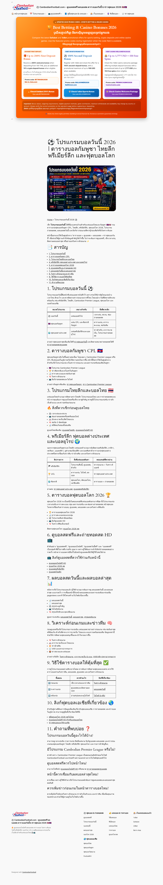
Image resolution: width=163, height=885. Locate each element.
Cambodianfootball (29, 872)
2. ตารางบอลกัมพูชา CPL (59, 256)
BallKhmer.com (71, 85)
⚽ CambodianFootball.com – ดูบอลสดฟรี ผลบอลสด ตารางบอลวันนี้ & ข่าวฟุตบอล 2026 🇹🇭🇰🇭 (81, 7)
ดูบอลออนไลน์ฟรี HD (84, 430)
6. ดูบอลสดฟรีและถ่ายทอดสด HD (62, 268)
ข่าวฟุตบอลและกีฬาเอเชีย (59, 723)
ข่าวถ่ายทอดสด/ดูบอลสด (57, 345)
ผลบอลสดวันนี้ (66, 617)
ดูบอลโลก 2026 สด (71, 529)
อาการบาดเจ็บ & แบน (83, 657)
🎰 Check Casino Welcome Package (122, 92)
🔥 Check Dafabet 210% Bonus (41, 92)
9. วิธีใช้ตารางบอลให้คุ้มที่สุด (60, 277)
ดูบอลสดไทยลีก (68, 430)
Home (49, 220)
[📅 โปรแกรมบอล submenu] (44, 13)
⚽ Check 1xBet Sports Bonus (81, 92)
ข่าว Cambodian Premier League (97, 384)
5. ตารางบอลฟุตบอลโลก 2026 (61, 265)
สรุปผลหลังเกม (90, 617)
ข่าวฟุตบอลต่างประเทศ (63, 489)
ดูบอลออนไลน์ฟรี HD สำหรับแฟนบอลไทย (65, 720)
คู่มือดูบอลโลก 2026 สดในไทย (61, 717)
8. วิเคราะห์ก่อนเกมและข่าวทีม (61, 274)
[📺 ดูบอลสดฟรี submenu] (61, 13)
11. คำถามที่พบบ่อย (56, 282)
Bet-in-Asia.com (31, 82)
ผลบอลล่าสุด (78, 617)
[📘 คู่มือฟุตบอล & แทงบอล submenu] (87, 13)
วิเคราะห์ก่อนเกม (66, 657)
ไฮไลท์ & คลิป (99, 696)
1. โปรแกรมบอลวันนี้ (57, 254)
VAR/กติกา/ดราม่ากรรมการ (104, 657)
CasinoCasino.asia (113, 85)
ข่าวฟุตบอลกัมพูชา (74, 384)
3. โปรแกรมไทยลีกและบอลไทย (61, 259)
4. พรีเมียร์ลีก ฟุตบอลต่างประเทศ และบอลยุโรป (68, 262)
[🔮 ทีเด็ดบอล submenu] (118, 13)
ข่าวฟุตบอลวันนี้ (80, 342)
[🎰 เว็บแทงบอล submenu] (103, 13)
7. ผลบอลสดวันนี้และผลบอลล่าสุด (62, 271)
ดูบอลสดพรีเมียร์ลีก (81, 489)
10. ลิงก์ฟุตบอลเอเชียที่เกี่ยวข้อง (61, 279)
